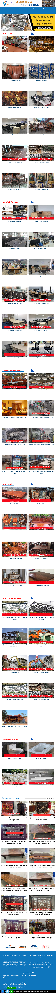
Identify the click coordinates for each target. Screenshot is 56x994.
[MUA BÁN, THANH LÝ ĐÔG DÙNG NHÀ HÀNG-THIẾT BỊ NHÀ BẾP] (14, 462)
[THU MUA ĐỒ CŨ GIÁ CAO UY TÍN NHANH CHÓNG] (14, 44)
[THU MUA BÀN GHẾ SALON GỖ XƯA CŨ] (14, 522)
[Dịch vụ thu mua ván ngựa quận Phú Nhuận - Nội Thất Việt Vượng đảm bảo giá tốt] (42, 879)
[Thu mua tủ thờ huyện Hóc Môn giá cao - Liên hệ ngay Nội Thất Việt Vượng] (42, 902)
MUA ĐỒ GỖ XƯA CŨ (41, 503)
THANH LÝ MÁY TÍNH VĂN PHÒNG (15, 303)
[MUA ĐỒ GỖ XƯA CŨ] (41, 494)
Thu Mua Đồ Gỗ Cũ (8, 484)
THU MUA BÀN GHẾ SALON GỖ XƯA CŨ (14, 531)
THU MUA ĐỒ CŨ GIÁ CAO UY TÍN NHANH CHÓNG (14, 53)
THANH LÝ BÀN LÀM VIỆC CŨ (41, 221)
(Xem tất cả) (50, 798)
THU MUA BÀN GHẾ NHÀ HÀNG (14, 390)
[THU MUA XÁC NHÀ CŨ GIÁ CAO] (14, 663)
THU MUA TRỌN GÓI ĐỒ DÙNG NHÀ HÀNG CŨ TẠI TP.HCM (41, 444)
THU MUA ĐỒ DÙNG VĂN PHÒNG (15, 276)
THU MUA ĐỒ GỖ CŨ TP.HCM (41, 558)
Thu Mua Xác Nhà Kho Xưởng (11, 598)
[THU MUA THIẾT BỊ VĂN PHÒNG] (14, 212)
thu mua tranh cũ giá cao (14, 107)
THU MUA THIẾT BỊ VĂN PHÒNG (14, 221)
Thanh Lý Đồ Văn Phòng (20, 8)
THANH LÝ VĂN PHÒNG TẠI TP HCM (14, 135)
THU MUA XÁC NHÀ (4, 12)
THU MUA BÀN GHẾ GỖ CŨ (41, 531)
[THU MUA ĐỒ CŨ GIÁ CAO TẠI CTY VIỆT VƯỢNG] (41, 44)
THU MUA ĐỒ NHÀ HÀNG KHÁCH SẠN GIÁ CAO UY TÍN (14, 417)
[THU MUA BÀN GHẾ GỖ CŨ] (41, 522)
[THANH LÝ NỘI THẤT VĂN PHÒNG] (41, 321)
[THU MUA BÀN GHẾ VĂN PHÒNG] (14, 321)
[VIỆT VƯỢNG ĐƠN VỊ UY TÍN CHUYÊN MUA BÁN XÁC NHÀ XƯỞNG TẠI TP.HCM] (14, 635)
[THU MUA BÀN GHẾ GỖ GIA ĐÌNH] (14, 549)
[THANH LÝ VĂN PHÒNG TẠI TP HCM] (14, 125)
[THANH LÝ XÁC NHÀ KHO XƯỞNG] (41, 690)
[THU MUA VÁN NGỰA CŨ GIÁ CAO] (14, 153)
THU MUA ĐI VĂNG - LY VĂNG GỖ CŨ (41, 585)
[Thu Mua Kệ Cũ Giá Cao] (41, 71)
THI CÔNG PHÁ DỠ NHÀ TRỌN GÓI (41, 672)
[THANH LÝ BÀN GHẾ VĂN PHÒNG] (41, 294)
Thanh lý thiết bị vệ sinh (10, 739)
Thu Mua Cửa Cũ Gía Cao (14, 80)
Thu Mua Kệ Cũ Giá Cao (41, 80)
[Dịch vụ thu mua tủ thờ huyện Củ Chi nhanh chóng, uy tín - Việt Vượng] (14, 926)
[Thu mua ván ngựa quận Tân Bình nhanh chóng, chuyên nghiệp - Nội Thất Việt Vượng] (14, 879)
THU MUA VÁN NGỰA (14, 503)
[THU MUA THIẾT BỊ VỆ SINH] (14, 777)
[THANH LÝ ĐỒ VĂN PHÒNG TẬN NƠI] (41, 98)
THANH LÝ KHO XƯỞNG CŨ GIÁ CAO (41, 162)
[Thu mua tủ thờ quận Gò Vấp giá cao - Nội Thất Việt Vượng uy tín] (14, 808)
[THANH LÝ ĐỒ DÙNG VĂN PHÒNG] (41, 239)
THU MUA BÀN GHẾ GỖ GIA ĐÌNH (15, 558)
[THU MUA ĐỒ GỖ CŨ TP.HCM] (41, 549)
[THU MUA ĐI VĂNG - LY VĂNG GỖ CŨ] (41, 576)
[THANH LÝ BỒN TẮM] (41, 777)
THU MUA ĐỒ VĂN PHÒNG (14, 358)
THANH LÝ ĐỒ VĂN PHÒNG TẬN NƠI (41, 107)
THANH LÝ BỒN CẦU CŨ (41, 758)
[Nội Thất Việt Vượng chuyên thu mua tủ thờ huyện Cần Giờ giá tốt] (42, 808)
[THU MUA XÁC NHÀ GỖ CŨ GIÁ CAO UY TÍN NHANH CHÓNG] (14, 717)
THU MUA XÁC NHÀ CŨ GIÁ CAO (15, 672)
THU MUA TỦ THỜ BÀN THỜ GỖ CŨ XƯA (14, 585)
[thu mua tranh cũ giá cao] (14, 98)
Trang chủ (4, 8)
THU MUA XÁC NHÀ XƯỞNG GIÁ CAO (15, 699)
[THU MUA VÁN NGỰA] (14, 494)
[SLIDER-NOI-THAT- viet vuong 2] (28, 22)
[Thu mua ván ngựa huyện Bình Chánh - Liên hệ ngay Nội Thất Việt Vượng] (14, 855)
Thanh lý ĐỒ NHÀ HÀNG (31, 8)
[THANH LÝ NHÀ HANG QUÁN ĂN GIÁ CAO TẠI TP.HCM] (41, 408)
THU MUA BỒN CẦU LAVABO (14, 758)
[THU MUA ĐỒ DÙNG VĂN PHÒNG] (14, 267)
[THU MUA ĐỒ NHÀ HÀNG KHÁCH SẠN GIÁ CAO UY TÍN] (14, 408)
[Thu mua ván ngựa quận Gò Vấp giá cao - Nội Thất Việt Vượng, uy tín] (42, 832)
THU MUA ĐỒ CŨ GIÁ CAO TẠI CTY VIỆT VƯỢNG (41, 53)
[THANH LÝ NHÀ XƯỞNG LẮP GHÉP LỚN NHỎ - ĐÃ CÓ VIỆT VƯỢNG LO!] (41, 608)
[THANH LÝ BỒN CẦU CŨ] (41, 749)
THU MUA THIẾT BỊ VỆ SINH (14, 786)
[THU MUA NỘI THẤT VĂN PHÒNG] (14, 239)
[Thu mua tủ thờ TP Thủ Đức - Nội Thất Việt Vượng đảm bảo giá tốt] (14, 832)
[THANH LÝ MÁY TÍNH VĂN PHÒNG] (14, 294)
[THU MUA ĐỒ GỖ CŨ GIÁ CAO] (41, 125)
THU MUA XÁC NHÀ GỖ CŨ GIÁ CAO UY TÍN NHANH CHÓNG (14, 726)
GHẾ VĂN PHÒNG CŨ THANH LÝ (41, 358)
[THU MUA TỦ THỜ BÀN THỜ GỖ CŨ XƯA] (14, 576)
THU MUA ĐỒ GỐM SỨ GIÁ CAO (41, 189)
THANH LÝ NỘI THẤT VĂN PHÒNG (41, 330)
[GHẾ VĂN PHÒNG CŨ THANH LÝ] (41, 348)
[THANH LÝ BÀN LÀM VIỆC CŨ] (41, 212)
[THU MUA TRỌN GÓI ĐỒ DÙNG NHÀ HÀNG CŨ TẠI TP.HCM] (41, 435)
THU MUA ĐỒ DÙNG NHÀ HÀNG (41, 390)
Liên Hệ (11, 12)
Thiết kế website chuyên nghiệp (35, 991)
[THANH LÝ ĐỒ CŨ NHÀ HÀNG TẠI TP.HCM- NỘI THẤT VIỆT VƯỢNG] (41, 462)
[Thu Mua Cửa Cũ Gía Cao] (14, 71)
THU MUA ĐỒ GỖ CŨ (41, 8)
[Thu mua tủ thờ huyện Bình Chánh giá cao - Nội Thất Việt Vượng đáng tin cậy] (42, 926)
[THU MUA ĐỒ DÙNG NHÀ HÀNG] (41, 380)
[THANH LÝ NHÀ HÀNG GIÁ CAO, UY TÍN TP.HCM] (14, 435)
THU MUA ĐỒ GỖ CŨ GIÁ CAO (41, 135)
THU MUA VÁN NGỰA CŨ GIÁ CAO (14, 162)
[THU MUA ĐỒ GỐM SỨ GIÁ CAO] (41, 180)
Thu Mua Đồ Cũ (11, 8)
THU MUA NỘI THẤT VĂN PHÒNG (15, 248)
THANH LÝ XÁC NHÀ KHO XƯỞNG (41, 699)
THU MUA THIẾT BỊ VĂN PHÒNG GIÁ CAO (41, 276)
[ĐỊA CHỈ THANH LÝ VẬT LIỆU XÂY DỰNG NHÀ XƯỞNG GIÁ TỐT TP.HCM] (14, 608)
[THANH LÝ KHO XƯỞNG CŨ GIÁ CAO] (41, 153)
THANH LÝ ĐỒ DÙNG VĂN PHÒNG (41, 248)
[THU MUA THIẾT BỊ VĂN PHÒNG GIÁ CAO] (41, 267)
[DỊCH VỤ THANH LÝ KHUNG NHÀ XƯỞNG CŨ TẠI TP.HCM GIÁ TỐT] (41, 635)
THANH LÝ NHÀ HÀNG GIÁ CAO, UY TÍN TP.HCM (15, 444)
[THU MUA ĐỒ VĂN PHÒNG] (14, 348)
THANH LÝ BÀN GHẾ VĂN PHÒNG (41, 303)
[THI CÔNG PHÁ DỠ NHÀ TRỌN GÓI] (41, 663)
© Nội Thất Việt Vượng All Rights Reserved (17, 991)
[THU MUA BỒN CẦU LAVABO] (14, 749)
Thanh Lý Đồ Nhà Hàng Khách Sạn (13, 370)
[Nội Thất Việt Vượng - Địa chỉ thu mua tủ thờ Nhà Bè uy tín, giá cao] (14, 902)
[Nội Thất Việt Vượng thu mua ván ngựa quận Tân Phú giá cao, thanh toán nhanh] (42, 855)
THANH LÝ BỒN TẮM (41, 786)
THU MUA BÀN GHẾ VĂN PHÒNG (15, 330)
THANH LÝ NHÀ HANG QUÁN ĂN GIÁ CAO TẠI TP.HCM (41, 417)
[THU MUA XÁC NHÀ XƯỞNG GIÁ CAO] (14, 690)
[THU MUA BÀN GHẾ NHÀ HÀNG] (14, 380)
